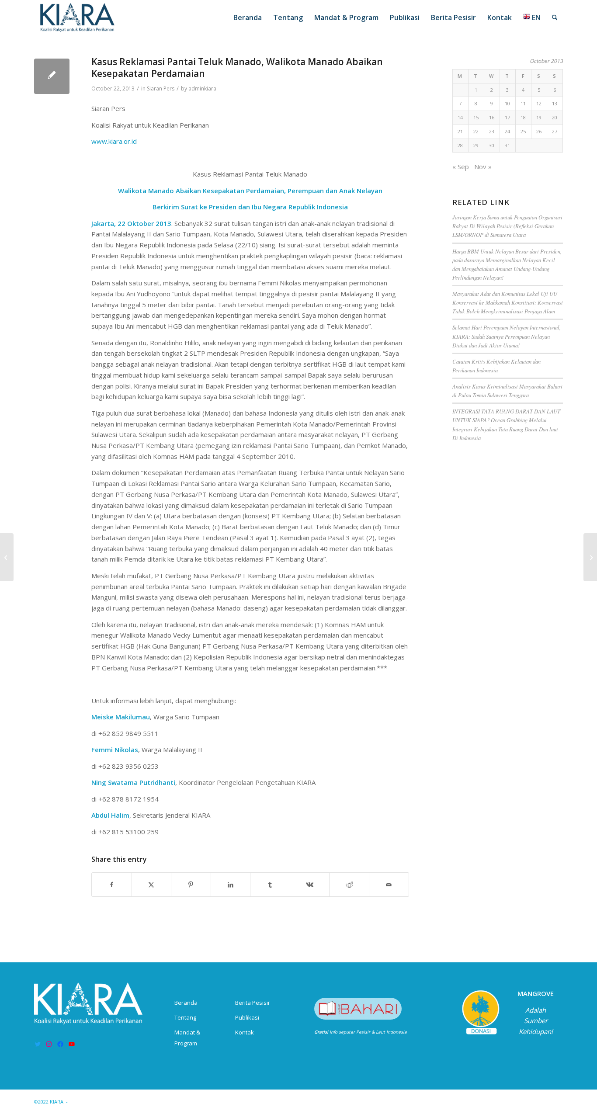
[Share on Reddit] (349, 885)
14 (460, 117)
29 (476, 145)
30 (491, 145)
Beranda (186, 1002)
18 (523, 117)
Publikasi (247, 1017)
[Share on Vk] (310, 885)
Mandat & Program (187, 1037)
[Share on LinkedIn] (230, 885)
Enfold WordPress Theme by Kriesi (109, 1101)
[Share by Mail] (389, 885)
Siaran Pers (160, 88)
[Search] (554, 17)
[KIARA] (77, 17)
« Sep (460, 166)
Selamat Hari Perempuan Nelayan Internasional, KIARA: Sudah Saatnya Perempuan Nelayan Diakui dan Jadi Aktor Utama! (506, 335)
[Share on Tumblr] (270, 885)
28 (460, 145)
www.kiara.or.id (114, 141)
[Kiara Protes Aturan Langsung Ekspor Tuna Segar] (7, 557)
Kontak (244, 1032)
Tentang (185, 1017)
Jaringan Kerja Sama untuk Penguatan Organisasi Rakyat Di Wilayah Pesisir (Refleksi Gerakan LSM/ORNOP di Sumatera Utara (507, 225)
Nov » (483, 166)
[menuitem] (247, 17)
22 (476, 131)
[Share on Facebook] (112, 885)
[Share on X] (151, 885)
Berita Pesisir (252, 1002)
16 (491, 117)
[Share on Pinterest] (191, 885)
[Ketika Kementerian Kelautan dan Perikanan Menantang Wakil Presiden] (590, 557)
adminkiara (202, 88)
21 (460, 131)
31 (507, 145)
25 (523, 131)
